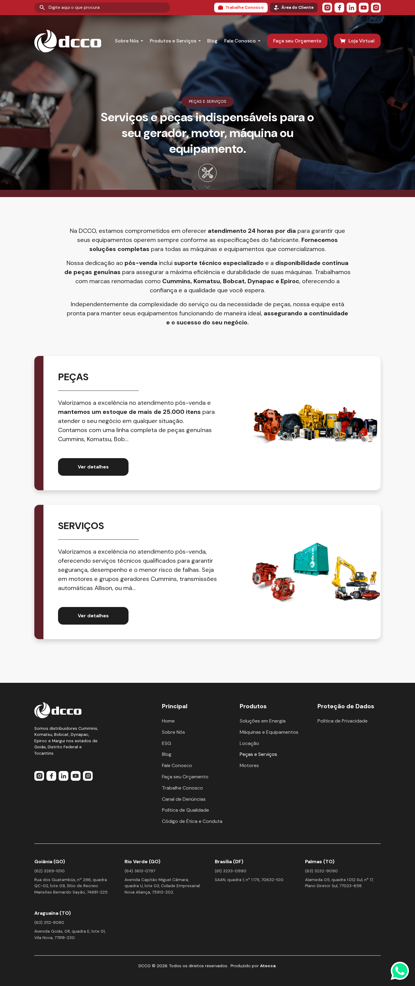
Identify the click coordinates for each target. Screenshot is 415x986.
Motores (249, 765)
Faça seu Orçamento (297, 41)
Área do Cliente (297, 7)
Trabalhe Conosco (244, 7)
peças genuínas (97, 272)
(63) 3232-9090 (321, 871)
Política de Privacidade (342, 721)
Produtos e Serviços (173, 41)
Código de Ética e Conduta (192, 821)
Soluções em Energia (263, 721)
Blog (212, 41)
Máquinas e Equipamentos (269, 732)
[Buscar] (42, 7)
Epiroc (290, 281)
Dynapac (261, 281)
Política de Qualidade (185, 810)
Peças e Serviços (258, 754)
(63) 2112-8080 (49, 922)
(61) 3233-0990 (230, 871)
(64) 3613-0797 (140, 871)
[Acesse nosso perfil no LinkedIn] (351, 7)
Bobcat (234, 281)
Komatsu (207, 281)
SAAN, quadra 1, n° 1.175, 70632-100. (249, 879)
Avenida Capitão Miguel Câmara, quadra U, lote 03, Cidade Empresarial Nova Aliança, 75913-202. (162, 886)
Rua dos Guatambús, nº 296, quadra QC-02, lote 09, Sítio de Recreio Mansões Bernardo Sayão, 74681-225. (71, 886)
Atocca (268, 965)
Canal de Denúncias (184, 799)
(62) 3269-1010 (49, 871)
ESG (166, 743)
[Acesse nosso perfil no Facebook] (339, 7)
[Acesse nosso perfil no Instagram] (327, 7)
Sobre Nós (127, 41)
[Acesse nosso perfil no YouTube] (364, 7)
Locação (249, 743)
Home (168, 721)
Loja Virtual (361, 41)
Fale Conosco (240, 41)
